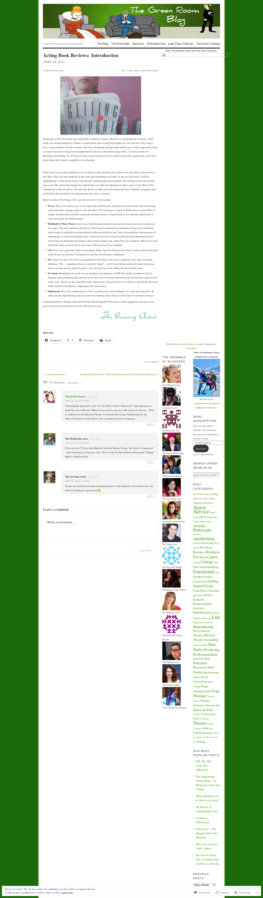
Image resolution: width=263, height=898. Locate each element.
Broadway (206, 547)
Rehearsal (200, 663)
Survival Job (212, 705)
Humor (208, 595)
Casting (196, 562)
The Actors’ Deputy (208, 43)
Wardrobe (207, 733)
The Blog (102, 43)
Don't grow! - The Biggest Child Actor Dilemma (207, 833)
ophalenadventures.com (189, 344)
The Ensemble (120, 43)
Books (155, 70)
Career (212, 556)
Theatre (200, 723)
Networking (211, 640)
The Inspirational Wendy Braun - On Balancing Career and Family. (207, 783)
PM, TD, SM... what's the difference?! (204, 765)
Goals (209, 585)
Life (216, 617)
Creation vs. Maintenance (203, 820)
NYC (205, 645)
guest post (198, 595)
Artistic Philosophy (202, 528)
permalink (92, 397)
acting (214, 494)
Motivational (203, 626)
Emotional (203, 571)
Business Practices (206, 554)
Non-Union (197, 645)
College (207, 561)
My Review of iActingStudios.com (207, 809)
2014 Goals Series (201, 493)
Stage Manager (206, 693)
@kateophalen (191, 348)
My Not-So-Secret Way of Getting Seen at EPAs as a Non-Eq (207, 859)
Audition (197, 534)
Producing (211, 649)
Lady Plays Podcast (180, 43)
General (155, 361)
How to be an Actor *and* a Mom (207, 846)
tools (205, 728)
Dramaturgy (211, 567)
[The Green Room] (131, 21)
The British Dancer (75, 396)
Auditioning (204, 538)
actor (195, 498)
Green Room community (206, 590)
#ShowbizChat (156, 43)
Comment (145, 550)
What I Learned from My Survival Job (206, 737)
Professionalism (205, 654)
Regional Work (201, 658)
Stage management (202, 688)
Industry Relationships (202, 601)
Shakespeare (213, 672)
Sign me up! (201, 448)
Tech (204, 714)
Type (211, 728)
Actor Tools (146, 70)
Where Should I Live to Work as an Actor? (207, 798)
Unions (197, 732)
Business (199, 552)
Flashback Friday (203, 576)
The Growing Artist (55, 70)
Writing (201, 741)
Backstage (208, 543)
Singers (196, 677)
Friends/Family (200, 581)
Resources (200, 667)
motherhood (207, 622)
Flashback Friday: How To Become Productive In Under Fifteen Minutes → (119, 374)
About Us (138, 43)
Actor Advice (133, 70)
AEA (202, 517)
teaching (197, 714)
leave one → (74, 382)
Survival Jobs (203, 709)
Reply (151, 424)
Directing (198, 567)
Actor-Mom (204, 498)
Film (217, 572)
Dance (216, 562)
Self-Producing (204, 669)
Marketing (197, 622)
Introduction (201, 612)
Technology (204, 718)
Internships (199, 608)
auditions (197, 542)
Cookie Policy (67, 892)
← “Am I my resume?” (54, 374)
